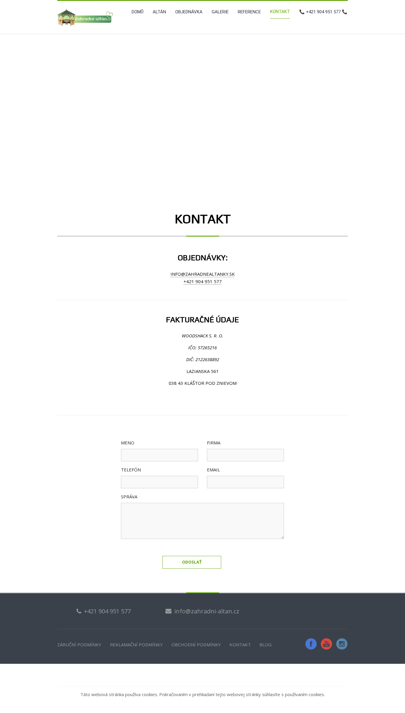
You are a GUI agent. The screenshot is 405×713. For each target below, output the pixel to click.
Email (213, 470)
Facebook (311, 644)
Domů (137, 12)
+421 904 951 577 (203, 281)
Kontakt (280, 11)
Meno (127, 443)
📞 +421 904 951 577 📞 (323, 12)
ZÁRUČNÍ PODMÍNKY (79, 644)
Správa (129, 497)
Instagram (342, 644)
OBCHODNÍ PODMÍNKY (196, 644)
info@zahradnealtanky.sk (202, 274)
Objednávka (189, 12)
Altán (159, 12)
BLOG (265, 644)
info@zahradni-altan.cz (206, 611)
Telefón (131, 470)
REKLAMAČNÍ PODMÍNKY (136, 644)
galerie (220, 12)
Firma (213, 443)
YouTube (326, 644)
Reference (249, 12)
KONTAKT (240, 644)
